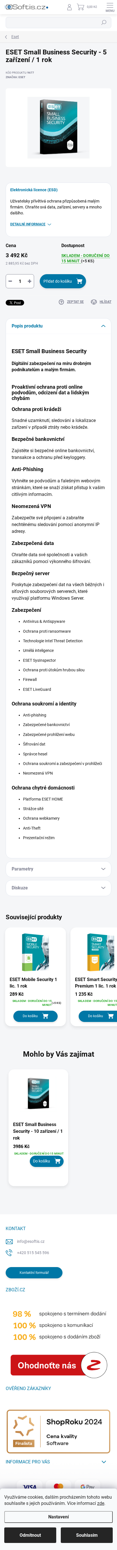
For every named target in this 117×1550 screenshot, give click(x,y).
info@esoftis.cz (31, 1241)
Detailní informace (27, 224)
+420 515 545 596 (33, 1252)
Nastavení (58, 1517)
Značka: (15, 77)
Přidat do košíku (57, 281)
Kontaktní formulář (34, 1273)
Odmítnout (30, 1535)
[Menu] (110, 7)
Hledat (104, 23)
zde (100, 1503)
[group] (58, 1131)
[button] (38, 1155)
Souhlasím (87, 1535)
